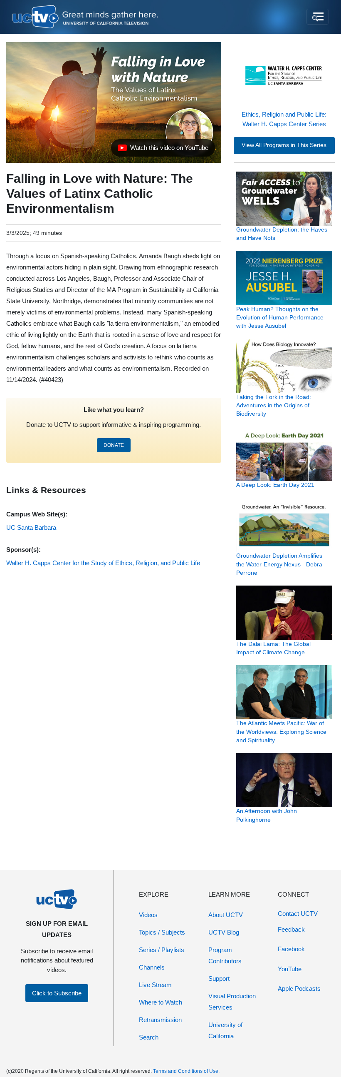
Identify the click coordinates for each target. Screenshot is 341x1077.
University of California (225, 1030)
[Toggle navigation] (317, 17)
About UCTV (225, 914)
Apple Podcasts (299, 988)
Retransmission (160, 1019)
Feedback (291, 929)
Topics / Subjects (162, 932)
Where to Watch (160, 1002)
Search (148, 1037)
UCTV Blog (223, 932)
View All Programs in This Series (284, 145)
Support (219, 978)
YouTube (289, 968)
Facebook (291, 948)
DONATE (114, 445)
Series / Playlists (161, 949)
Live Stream (155, 984)
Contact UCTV (298, 913)
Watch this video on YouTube (162, 150)
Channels (152, 967)
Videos (148, 914)
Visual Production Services (232, 1001)
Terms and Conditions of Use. (186, 1071)
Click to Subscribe (57, 993)
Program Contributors (225, 955)
